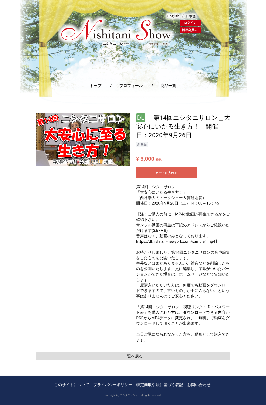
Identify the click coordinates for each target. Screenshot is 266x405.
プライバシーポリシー (112, 384)
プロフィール (131, 85)
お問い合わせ (199, 384)
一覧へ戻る (133, 356)
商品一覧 (168, 85)
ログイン (190, 23)
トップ (95, 85)
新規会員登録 (191, 30)
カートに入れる (166, 173)
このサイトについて (71, 384)
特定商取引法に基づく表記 (159, 384)
